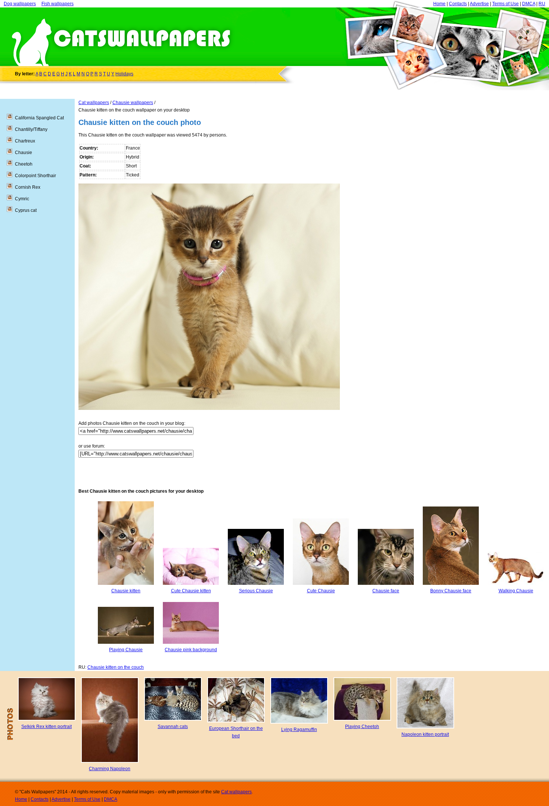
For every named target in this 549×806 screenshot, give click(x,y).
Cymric (22, 198)
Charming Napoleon (109, 768)
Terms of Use (505, 3)
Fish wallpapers (57, 3)
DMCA (528, 3)
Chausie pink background (191, 649)
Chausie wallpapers (132, 102)
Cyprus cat (26, 210)
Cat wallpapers (93, 102)
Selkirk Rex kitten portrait (46, 726)
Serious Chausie (256, 590)
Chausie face (385, 590)
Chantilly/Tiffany (31, 129)
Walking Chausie (516, 590)
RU (542, 3)
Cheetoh (23, 164)
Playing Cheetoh (362, 726)
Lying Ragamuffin (299, 729)
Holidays (124, 73)
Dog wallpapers (20, 3)
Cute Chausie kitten (191, 590)
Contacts (458, 3)
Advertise (479, 3)
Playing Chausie (126, 649)
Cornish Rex (27, 187)
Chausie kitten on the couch (115, 667)
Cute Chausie (321, 590)
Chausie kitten (125, 590)
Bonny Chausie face (450, 590)
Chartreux (25, 141)
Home (439, 3)
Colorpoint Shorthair (35, 175)
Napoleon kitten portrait (425, 734)
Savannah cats (173, 726)
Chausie (23, 152)
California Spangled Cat (39, 117)
